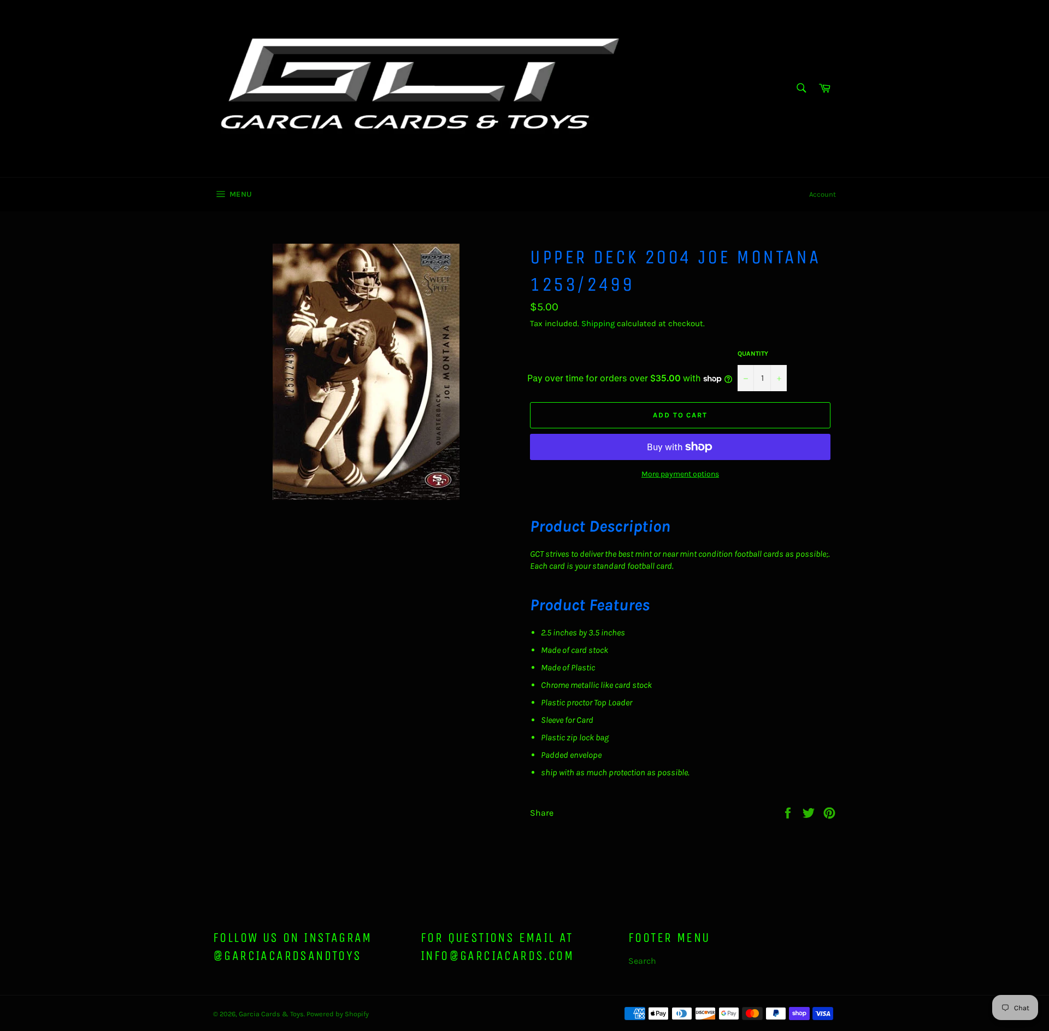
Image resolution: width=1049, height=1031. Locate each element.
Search (642, 961)
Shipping (598, 323)
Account (822, 194)
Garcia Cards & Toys (271, 1014)
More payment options (680, 474)
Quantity (753, 353)
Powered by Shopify (338, 1014)
